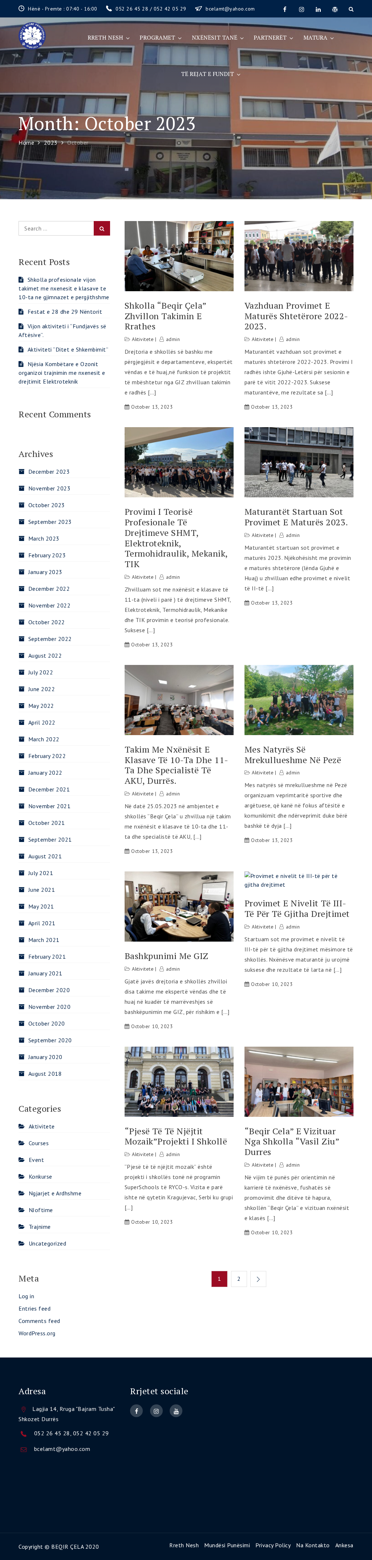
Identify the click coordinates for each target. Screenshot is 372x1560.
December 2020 (49, 990)
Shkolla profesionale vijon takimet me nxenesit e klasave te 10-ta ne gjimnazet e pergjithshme (64, 288)
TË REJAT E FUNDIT (207, 74)
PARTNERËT (270, 37)
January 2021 (45, 973)
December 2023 (49, 471)
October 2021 (46, 822)
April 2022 (42, 722)
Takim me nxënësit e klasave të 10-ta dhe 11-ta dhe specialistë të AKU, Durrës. (177, 765)
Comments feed (39, 1320)
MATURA (315, 37)
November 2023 (49, 488)
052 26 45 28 (52, 1433)
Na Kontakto (313, 1545)
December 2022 (49, 588)
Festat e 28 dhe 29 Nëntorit (65, 311)
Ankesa (344, 1545)
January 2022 (45, 772)
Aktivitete (143, 339)
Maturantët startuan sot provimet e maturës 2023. (296, 517)
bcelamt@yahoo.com (230, 8)
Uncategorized (47, 1243)
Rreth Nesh (184, 1545)
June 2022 (41, 689)
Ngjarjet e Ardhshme (55, 1193)
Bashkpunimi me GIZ (167, 956)
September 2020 (50, 1040)
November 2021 (49, 806)
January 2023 (45, 572)
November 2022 (49, 605)
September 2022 (50, 638)
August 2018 (45, 1073)
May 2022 (41, 705)
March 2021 (44, 939)
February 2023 (47, 555)
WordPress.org (37, 1333)
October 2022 (46, 622)
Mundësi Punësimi (227, 1545)
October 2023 (46, 505)
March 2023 (44, 538)
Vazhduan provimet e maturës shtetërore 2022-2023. (296, 316)
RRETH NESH (105, 37)
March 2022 (44, 739)
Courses (39, 1143)
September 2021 (50, 839)
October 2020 (46, 1023)
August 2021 (45, 856)
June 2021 (41, 889)
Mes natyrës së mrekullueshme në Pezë (292, 754)
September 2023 (50, 521)
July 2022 (40, 672)
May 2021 (41, 906)
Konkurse (40, 1176)
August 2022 (45, 655)
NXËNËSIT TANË (214, 37)
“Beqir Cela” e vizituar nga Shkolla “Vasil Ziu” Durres (291, 1141)
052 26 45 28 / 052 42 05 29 (152, 8)
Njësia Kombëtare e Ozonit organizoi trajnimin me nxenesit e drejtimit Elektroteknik (62, 372)
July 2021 (40, 873)
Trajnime (40, 1226)
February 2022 (47, 755)
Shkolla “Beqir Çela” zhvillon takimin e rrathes (165, 316)
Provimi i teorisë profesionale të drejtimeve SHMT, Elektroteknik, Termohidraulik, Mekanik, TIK (176, 537)
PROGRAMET (157, 37)
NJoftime (41, 1210)
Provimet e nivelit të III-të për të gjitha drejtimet (297, 908)
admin (173, 339)
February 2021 (47, 956)
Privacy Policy (273, 1545)
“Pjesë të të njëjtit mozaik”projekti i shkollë (176, 1136)
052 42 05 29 (91, 1433)
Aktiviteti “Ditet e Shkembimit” (68, 349)
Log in (26, 1296)
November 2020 (49, 1006)
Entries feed (34, 1308)
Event (36, 1159)
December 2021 (49, 789)
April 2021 (42, 923)
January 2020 (45, 1056)
